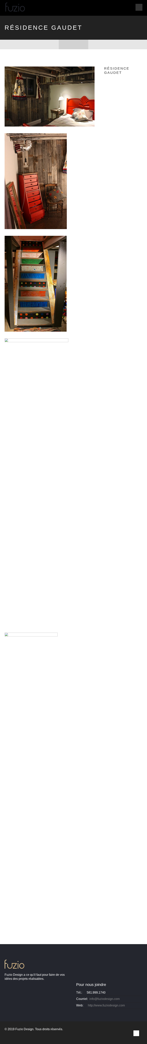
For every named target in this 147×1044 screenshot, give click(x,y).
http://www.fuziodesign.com (106, 1005)
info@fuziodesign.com (104, 998)
